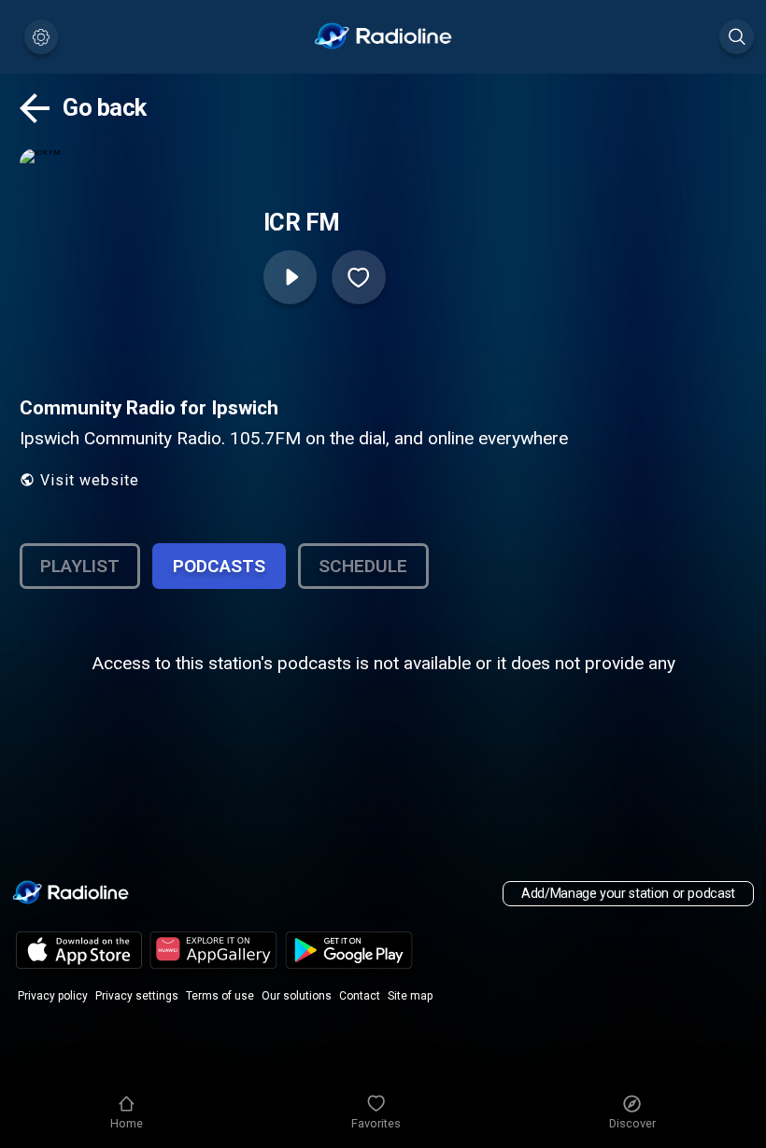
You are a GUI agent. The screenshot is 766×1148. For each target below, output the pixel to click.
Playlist (80, 566)
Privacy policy (53, 995)
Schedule (363, 566)
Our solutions (297, 995)
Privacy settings (136, 995)
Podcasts (219, 566)
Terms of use (220, 995)
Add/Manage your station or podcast (628, 894)
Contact (359, 995)
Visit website (89, 480)
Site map (410, 995)
